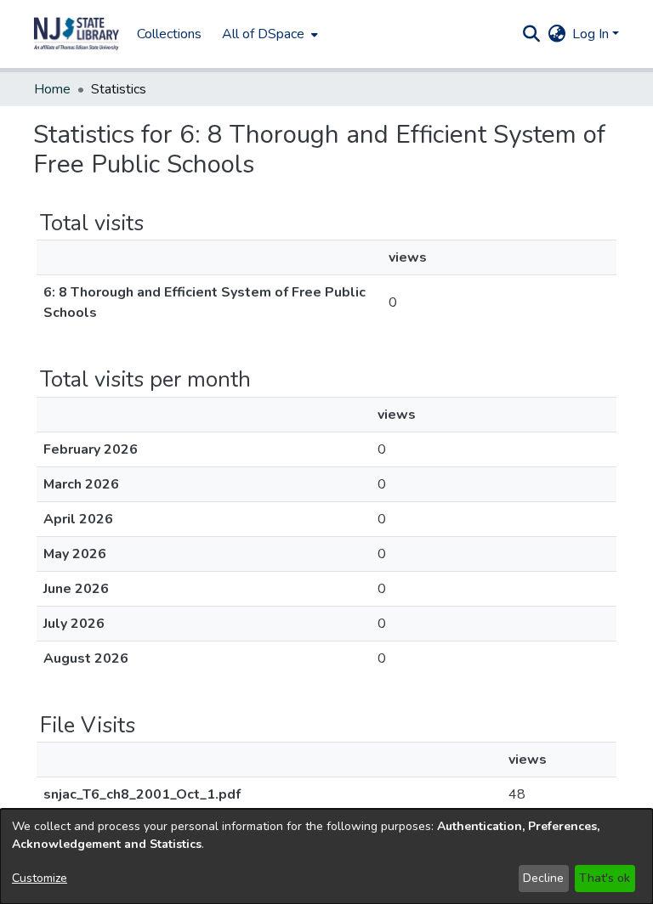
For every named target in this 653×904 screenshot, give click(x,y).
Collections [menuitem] (169, 34)
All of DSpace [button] (263, 34)
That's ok (604, 878)
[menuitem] (268, 34)
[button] (76, 34)
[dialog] (326, 856)
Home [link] (52, 89)
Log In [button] (592, 34)
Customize (39, 878)
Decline (543, 878)
